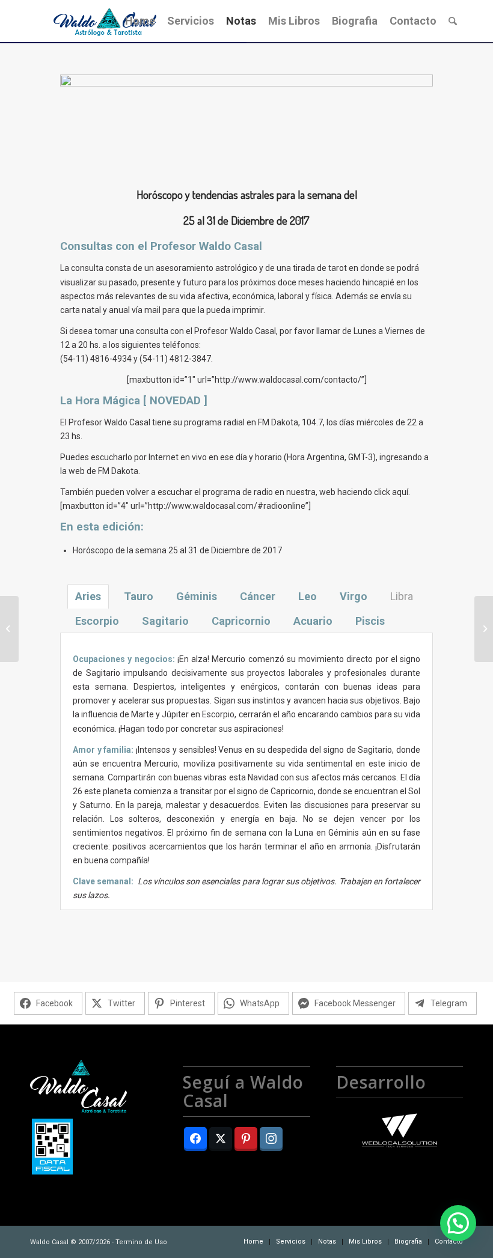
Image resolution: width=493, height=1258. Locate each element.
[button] (458, 1223)
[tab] (88, 596)
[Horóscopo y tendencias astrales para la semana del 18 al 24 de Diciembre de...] (9, 629)
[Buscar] (452, 21)
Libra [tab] (401, 596)
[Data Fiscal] (52, 1149)
